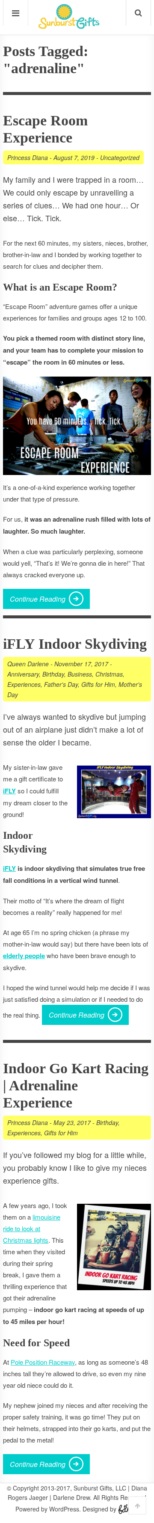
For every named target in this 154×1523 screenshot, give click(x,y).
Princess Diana (27, 157)
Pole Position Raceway (43, 1361)
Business (80, 674)
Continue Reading (37, 599)
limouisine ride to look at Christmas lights (31, 1228)
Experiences (24, 684)
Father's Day (61, 684)
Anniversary (23, 674)
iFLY (9, 868)
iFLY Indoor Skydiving (75, 644)
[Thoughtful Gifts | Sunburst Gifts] (69, 26)
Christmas (109, 674)
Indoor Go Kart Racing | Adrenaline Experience (75, 1085)
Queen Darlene (28, 663)
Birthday (53, 674)
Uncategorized (119, 157)
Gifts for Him (98, 684)
